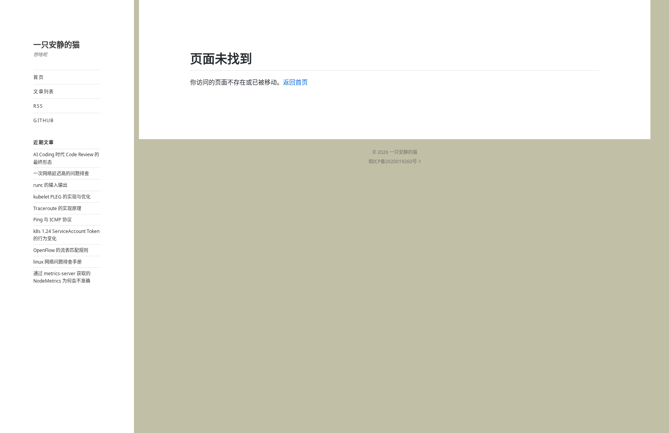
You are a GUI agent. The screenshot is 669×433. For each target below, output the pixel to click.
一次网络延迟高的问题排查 (61, 173)
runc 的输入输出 (50, 185)
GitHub (43, 120)
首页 (38, 77)
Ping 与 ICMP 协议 (52, 219)
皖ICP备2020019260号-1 (395, 161)
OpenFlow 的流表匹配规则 (60, 250)
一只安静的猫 (56, 45)
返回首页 (295, 82)
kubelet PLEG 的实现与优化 (62, 196)
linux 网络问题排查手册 (57, 262)
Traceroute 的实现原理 (57, 208)
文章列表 (43, 91)
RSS (38, 106)
